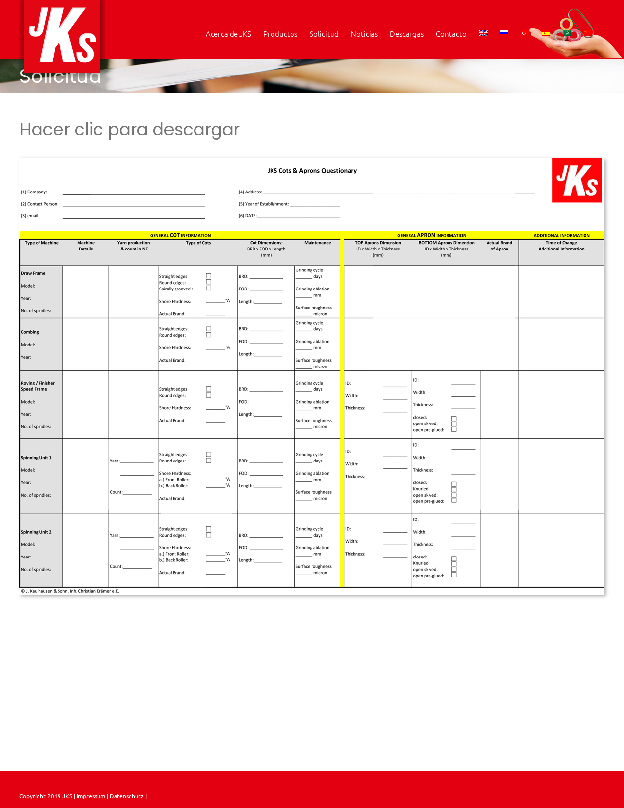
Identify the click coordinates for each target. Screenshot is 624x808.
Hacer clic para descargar (130, 129)
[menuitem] (483, 33)
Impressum (90, 796)
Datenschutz (127, 796)
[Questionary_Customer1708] (312, 162)
